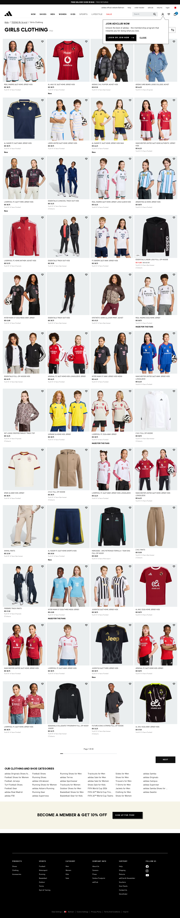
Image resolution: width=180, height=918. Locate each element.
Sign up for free (125, 815)
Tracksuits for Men (96, 774)
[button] (33, 14)
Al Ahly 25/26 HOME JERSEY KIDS (148, 609)
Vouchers (122, 882)
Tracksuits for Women (70, 785)
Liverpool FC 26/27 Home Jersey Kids (18, 727)
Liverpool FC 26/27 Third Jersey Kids (18, 202)
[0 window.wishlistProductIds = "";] (169, 14)
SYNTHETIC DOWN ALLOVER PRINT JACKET (107, 318)
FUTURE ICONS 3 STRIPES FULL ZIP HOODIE (107, 726)
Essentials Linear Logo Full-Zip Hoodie (152, 260)
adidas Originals (150, 777)
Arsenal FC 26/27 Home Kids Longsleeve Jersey (67, 376)
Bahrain (71, 912)
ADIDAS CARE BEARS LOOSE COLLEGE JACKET (152, 84)
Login (168, 8)
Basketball (43, 878)
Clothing (15, 870)
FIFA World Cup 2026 (97, 789)
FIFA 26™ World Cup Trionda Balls (100, 792)
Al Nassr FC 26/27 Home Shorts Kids (62, 551)
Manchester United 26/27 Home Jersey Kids (21, 668)
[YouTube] (147, 875)
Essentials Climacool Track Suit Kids (63, 201)
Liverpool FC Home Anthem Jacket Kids (20, 261)
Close (143, 38)
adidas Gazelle (150, 792)
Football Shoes (39, 774)
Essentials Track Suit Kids (59, 261)
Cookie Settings (82, 912)
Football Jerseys (12, 781)
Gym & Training (44, 890)
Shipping (122, 870)
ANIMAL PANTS (9, 551)
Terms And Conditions (112, 912)
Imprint (125, 912)
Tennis (41, 886)
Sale (67, 878)
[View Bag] (175, 14)
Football (42, 866)
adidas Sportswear (68, 781)
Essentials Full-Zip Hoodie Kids (17, 376)
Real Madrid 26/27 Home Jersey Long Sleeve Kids (111, 202)
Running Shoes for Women (44, 785)
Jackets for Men (123, 789)
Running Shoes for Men (71, 774)
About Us (95, 866)
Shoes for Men (122, 777)
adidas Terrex (66, 777)
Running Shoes (39, 777)
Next (165, 760)
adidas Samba (149, 774)
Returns (122, 874)
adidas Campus (150, 781)
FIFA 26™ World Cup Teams (100, 796)
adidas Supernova (40, 796)
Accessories (16, 874)
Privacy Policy (96, 912)
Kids (7, 22)
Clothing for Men (123, 792)
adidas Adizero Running (43, 789)
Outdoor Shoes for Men (70, 789)
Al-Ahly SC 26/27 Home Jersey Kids (61, 84)
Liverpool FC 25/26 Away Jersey (104, 434)
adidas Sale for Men (97, 777)
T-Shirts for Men (123, 785)
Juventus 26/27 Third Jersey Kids (105, 668)
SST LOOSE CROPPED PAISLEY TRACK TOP (19, 433)
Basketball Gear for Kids (71, 796)
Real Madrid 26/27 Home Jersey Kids (18, 84)
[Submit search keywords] (154, 14)
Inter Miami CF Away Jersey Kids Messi (107, 376)
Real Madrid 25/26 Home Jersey (148, 318)
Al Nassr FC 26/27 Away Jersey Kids (18, 143)
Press (94, 874)
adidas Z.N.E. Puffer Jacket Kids (105, 84)
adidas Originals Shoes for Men (17, 774)
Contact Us (123, 890)
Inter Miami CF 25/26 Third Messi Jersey (63, 609)
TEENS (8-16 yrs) (19, 22)
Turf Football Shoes (14, 785)
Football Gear (11, 789)
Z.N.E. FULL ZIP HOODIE (144, 433)
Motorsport (43, 870)
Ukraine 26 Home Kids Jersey (59, 434)
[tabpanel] (90, 403)
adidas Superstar (151, 785)
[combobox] (145, 14)
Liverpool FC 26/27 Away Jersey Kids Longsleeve (111, 493)
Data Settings (57, 912)
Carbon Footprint (98, 878)
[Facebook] (147, 866)
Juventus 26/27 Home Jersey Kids (105, 609)
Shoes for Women (124, 796)
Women (68, 870)
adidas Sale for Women (98, 781)
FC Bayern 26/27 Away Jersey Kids (105, 261)
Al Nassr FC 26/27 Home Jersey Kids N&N (108, 143)
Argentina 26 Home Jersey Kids (148, 202)
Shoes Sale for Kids (97, 785)
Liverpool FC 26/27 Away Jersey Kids (62, 668)
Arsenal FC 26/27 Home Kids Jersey (149, 668)
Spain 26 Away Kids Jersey (14, 493)
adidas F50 (9, 796)
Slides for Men (122, 774)
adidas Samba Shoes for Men (156, 789)
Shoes (14, 866)
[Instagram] (147, 871)
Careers (95, 870)
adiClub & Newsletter (127, 878)
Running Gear (38, 792)
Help (121, 866)
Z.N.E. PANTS (140, 550)
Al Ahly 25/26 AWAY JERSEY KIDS (147, 727)
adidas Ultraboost (40, 781)
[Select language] (175, 7)
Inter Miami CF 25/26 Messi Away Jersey (19, 318)
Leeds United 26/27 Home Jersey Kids (62, 143)
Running (42, 874)
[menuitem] (33, 14)
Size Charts (123, 886)
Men (67, 866)
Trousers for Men (124, 781)
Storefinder (123, 894)
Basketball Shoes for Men (72, 792)
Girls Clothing (36, 22)
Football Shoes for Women (17, 777)
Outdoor (42, 882)
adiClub (95, 882)
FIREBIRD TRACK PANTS (13, 608)
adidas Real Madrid (14, 792)
